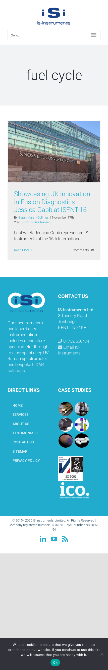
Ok (55, 662)
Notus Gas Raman (37, 222)
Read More (21, 250)
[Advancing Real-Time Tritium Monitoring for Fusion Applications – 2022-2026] (65, 409)
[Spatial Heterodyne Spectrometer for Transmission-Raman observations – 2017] (81, 440)
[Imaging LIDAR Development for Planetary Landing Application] (65, 440)
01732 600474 (75, 341)
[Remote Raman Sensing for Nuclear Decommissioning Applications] (65, 425)
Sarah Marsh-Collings (33, 217)
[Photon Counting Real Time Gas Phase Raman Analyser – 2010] (81, 425)
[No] (101, 654)
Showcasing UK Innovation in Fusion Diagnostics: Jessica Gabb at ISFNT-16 (52, 201)
